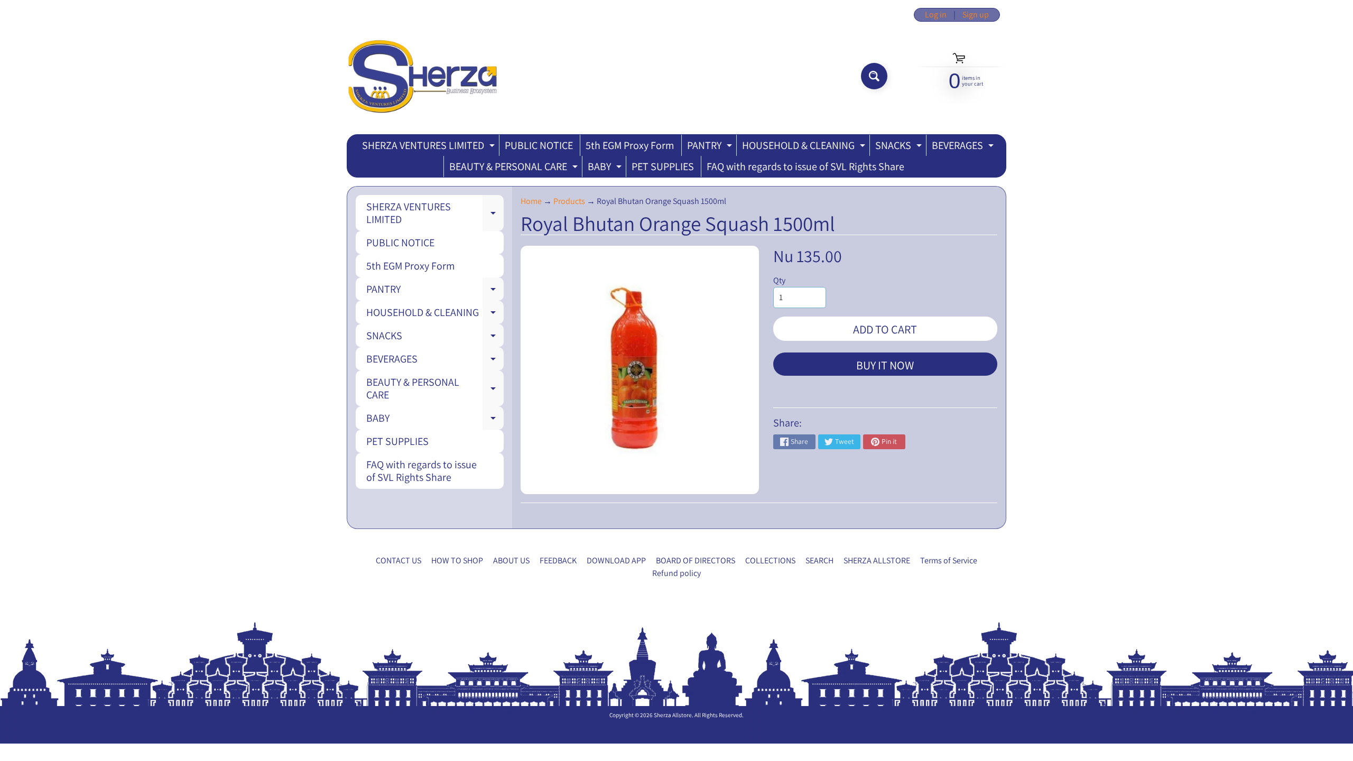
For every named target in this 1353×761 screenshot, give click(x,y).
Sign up (975, 15)
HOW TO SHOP (457, 560)
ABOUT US (511, 560)
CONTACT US (398, 560)
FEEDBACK (558, 560)
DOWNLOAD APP (616, 560)
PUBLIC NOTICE (539, 145)
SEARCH (819, 560)
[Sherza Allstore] (422, 76)
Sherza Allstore (673, 715)
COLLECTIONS (770, 560)
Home (531, 201)
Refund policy (676, 573)
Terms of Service (948, 560)
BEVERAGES (964, 147)
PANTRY (711, 147)
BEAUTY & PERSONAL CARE (514, 168)
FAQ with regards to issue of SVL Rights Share (805, 166)
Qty (779, 280)
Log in (936, 15)
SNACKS (899, 147)
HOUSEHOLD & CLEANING (805, 147)
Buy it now (885, 365)
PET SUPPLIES (663, 166)
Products (569, 201)
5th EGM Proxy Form (630, 145)
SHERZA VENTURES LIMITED (429, 147)
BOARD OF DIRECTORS (695, 560)
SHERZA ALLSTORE (877, 560)
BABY (606, 168)
